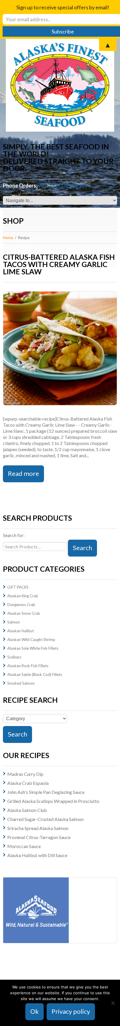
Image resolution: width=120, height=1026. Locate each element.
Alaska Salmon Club (27, 810)
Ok (34, 1011)
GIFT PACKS (18, 587)
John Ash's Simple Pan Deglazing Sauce (45, 792)
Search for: (13, 535)
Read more (23, 473)
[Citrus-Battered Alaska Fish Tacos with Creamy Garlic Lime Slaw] (60, 348)
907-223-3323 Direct (62, 185)
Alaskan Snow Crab (23, 613)
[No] (113, 1003)
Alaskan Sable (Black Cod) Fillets (34, 674)
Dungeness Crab (21, 604)
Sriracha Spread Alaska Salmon (37, 828)
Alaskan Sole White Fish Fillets (32, 648)
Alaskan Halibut (20, 630)
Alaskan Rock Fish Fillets (27, 665)
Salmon (13, 622)
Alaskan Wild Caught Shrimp (31, 639)
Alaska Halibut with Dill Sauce (37, 855)
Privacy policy (71, 1011)
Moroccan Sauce (24, 846)
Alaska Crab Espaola (28, 783)
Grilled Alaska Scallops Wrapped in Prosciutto (53, 801)
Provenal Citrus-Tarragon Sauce (38, 837)
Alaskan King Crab (22, 596)
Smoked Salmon (21, 683)
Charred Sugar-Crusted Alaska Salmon (45, 819)
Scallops (14, 657)
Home (8, 237)
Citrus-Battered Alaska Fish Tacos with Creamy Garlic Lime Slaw (59, 264)
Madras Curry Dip (25, 774)
